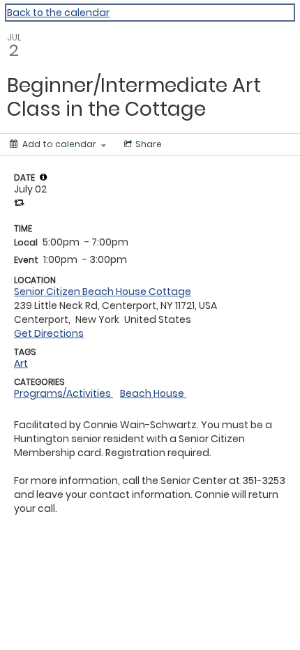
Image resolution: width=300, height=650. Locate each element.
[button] (43, 177)
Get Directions (49, 333)
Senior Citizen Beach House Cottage (102, 291)
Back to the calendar (58, 13)
